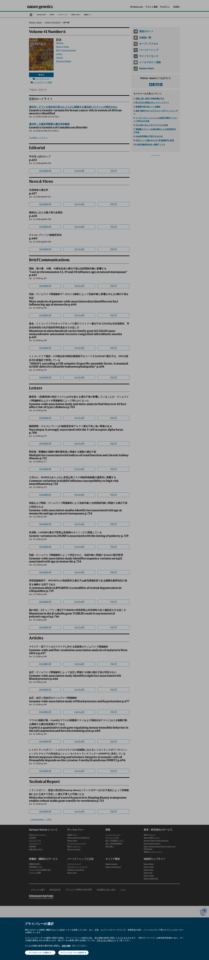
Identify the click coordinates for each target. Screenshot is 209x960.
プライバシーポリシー (106, 940)
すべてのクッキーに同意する (40, 953)
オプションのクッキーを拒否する (73, 953)
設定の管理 (66, 946)
